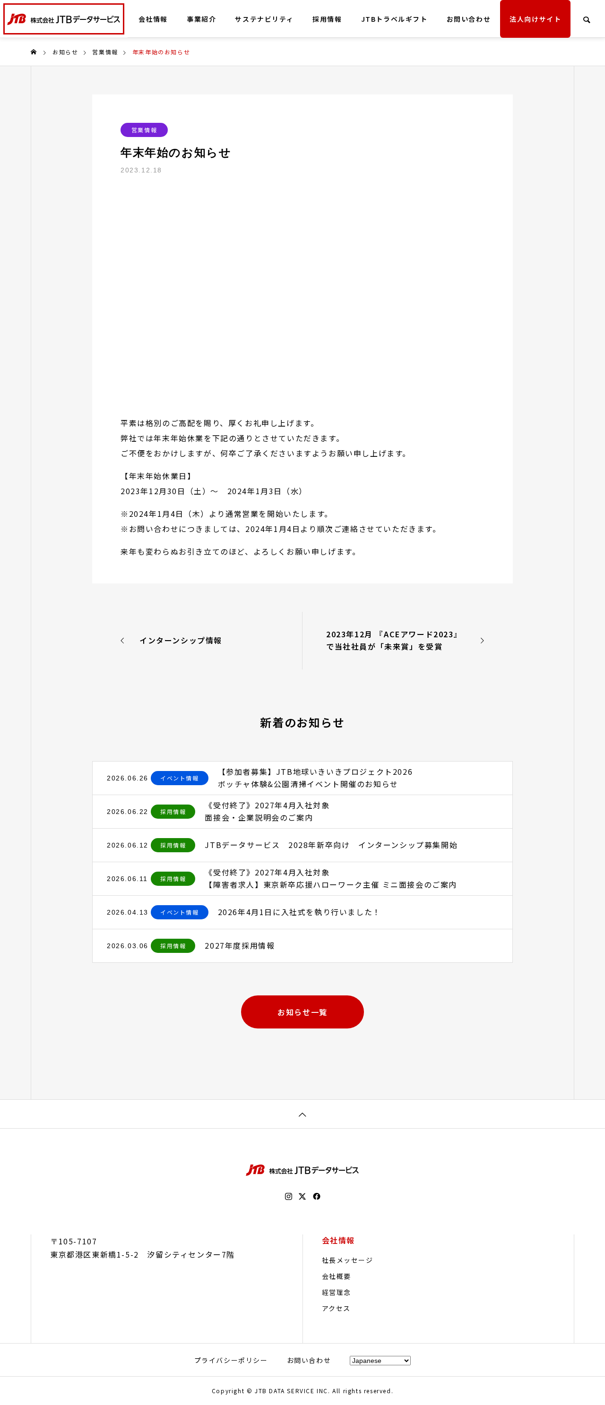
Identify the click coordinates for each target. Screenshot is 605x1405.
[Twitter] (302, 1196)
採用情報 (327, 19)
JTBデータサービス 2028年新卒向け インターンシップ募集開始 (331, 844)
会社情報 (153, 19)
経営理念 (336, 1292)
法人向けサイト (535, 19)
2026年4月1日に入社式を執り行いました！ (299, 911)
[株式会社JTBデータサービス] (64, 19)
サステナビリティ (264, 19)
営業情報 (144, 130)
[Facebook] (316, 1196)
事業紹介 (201, 19)
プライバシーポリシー (231, 1360)
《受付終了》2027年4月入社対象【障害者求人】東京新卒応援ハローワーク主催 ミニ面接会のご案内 (331, 878)
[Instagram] (288, 1196)
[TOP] (302, 1113)
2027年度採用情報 (240, 945)
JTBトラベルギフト (394, 19)
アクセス (336, 1308)
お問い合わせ (469, 19)
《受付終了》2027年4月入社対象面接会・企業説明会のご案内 (267, 811)
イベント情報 (179, 778)
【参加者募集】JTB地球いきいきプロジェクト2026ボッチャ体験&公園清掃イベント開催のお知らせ (315, 777)
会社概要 (336, 1276)
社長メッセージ (347, 1260)
